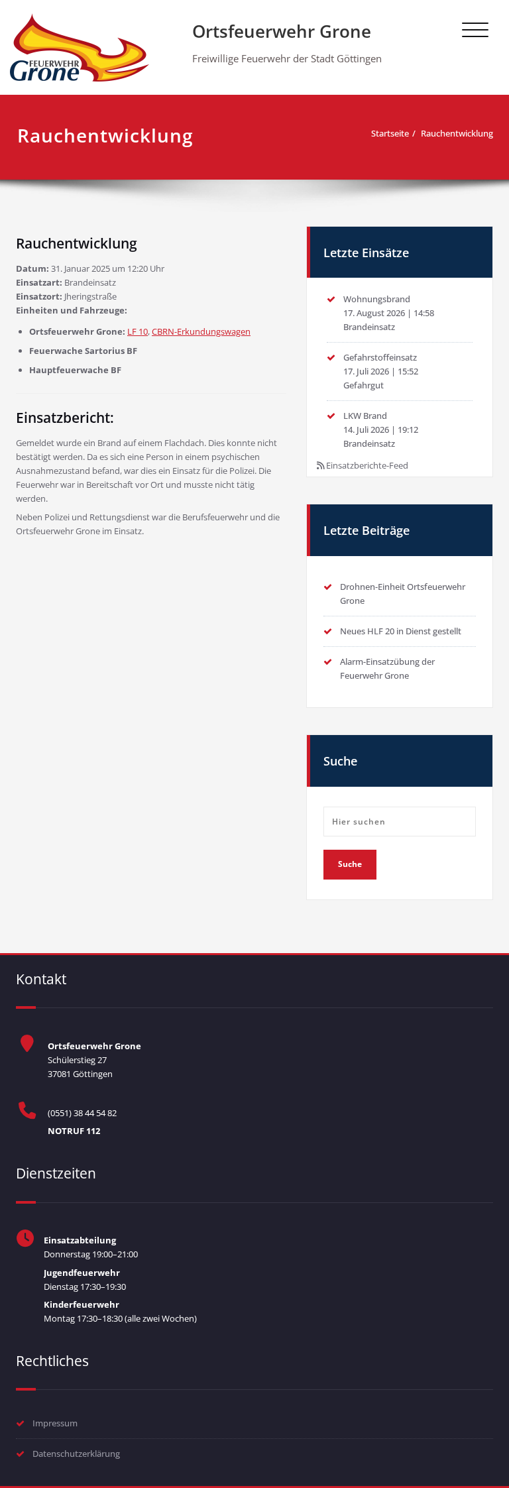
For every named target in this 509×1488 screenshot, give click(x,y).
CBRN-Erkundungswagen (201, 331)
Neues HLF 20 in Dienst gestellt (400, 631)
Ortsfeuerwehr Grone (281, 31)
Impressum (55, 1423)
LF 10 (137, 331)
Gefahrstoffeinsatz (380, 357)
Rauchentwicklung (457, 133)
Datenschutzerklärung (76, 1453)
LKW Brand (365, 416)
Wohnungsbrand (376, 299)
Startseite (390, 133)
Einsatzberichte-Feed (367, 465)
